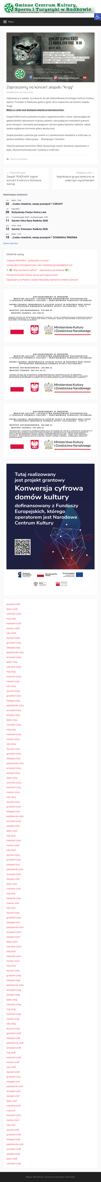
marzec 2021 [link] (12, 903)
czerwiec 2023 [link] (13, 782)
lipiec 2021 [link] (11, 884)
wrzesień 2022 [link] (13, 821)
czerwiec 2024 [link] (13, 724)
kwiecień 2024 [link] (13, 734)
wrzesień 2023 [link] (13, 768)
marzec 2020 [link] (13, 961)
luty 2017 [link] (11, 1125)
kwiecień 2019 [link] (13, 1014)
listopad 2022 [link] (13, 811)
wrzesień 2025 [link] (13, 657)
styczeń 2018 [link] (13, 1072)
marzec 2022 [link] (12, 845)
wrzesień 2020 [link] (13, 932)
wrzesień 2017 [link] (13, 1091)
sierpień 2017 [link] (13, 1096)
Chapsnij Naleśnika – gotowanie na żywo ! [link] (27, 260)
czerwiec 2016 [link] (13, 1163)
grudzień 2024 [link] (13, 695)
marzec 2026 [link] (13, 628)
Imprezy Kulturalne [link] (18, 159)
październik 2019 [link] (14, 985)
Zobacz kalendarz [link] (10, 243)
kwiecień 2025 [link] (13, 676)
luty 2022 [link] (11, 850)
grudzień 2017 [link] (13, 1076)
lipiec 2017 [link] (11, 1101)
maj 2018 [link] (11, 1052)
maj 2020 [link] (11, 951)
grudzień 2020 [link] (13, 917)
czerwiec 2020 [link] (13, 946)
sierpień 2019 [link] (13, 994)
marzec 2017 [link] (12, 1120)
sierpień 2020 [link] (13, 937)
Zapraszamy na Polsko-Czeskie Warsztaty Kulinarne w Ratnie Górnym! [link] (42, 279)
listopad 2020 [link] (13, 922)
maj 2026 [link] (11, 618)
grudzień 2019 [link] (13, 975)
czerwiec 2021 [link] (13, 888)
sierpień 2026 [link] (13, 604)
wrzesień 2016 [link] (13, 1149)
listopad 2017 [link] (13, 1081)
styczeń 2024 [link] (13, 748)
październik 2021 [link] (14, 869)
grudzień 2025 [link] (13, 642)
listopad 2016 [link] (13, 1139)
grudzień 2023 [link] (13, 753)
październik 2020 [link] (15, 927)
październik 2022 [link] (15, 816)
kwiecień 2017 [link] (13, 1115)
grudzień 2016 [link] (13, 1134)
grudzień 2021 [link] (13, 859)
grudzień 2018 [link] (13, 1033)
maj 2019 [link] (11, 1009)
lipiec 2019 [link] (11, 999)
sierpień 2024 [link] (13, 715)
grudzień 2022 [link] (13, 806)
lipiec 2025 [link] (11, 662)
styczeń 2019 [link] (13, 1028)
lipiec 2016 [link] (11, 1158)
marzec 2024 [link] (12, 739)
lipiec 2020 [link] (11, 941)
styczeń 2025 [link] (13, 691)
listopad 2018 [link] (13, 1038)
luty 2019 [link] (11, 1023)
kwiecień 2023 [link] (13, 787)
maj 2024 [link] (11, 729)
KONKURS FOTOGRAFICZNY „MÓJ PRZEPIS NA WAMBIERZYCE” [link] (39, 265)
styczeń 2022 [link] (13, 855)
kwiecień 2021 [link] (13, 898)
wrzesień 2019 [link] (13, 990)
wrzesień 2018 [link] (13, 1047)
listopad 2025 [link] (13, 647)
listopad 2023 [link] (13, 758)
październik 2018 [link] (14, 1043)
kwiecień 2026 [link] (13, 623)
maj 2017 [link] (10, 1110)
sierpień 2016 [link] (13, 1154)
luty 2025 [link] (11, 686)
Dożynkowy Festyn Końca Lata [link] (29, 212)
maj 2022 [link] (11, 835)
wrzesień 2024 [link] (13, 710)
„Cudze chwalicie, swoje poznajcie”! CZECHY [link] (37, 204)
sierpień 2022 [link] (13, 826)
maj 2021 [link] (10, 893)
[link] (97, 16)
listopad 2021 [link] (13, 864)
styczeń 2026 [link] (13, 638)
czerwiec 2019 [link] (13, 1004)
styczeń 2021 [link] (12, 912)
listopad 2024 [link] (13, 700)
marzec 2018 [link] (12, 1062)
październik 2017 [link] (14, 1086)
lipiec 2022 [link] (11, 830)
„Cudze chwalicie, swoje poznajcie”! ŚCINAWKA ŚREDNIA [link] (44, 237)
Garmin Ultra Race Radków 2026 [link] (30, 220)
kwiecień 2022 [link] (13, 840)
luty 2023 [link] (11, 797)
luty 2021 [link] (11, 908)
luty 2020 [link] (11, 965)
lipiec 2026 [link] (11, 609)
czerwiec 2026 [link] (13, 613)
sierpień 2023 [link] (13, 773)
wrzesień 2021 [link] (13, 874)
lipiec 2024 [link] (11, 720)
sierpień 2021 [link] (13, 879)
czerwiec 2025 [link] (13, 667)
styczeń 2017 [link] (12, 1129)
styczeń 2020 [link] (13, 970)
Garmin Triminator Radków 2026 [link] (30, 229)
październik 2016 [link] (14, 1144)
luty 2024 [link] (11, 744)
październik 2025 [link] (15, 652)
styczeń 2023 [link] (13, 802)
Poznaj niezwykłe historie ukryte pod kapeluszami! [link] (32, 275)
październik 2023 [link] (15, 763)
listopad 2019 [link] (13, 980)
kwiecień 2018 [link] (13, 1057)
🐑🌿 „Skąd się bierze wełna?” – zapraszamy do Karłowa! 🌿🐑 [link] (38, 270)
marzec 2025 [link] (12, 681)
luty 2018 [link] (11, 1067)
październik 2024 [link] (15, 705)
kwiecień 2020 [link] (13, 956)
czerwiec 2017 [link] (13, 1105)
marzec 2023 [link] (12, 792)
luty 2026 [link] (11, 633)
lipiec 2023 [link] (11, 777)
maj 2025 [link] (11, 671)
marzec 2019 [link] (12, 1019)
